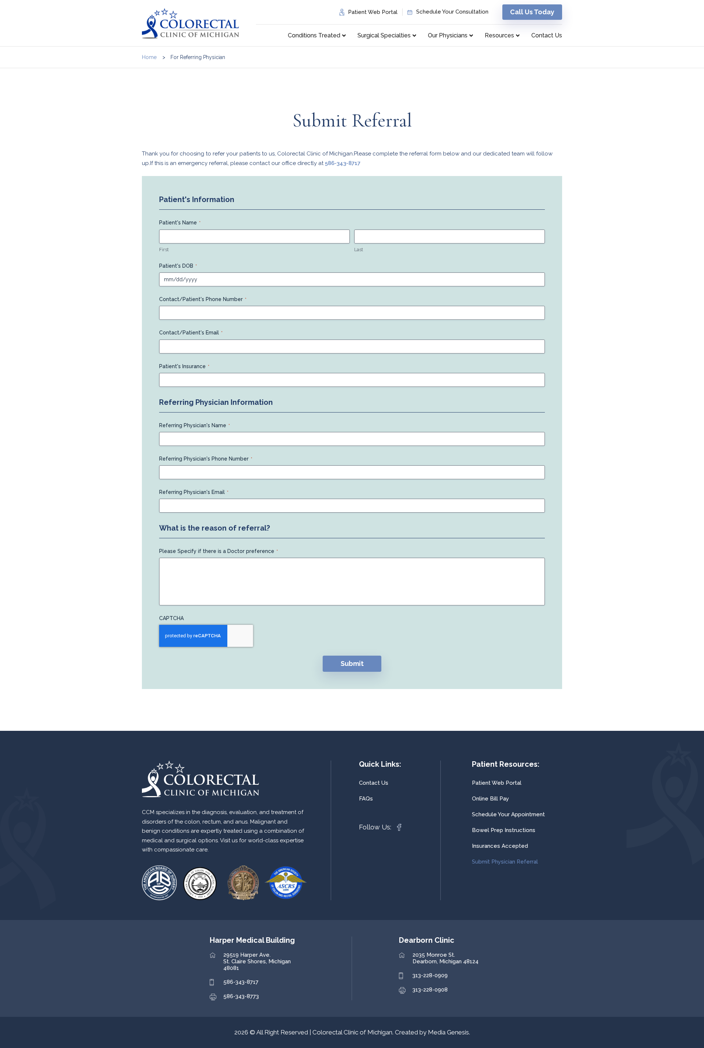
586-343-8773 (241, 996)
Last (358, 249)
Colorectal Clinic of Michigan (352, 1032)
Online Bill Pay (490, 798)
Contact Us (373, 783)
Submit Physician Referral (505, 861)
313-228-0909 (430, 975)
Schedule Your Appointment (508, 814)
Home (149, 57)
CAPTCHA (171, 618)
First (164, 249)
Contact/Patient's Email (191, 333)
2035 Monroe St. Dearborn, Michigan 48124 (445, 958)
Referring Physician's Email (193, 492)
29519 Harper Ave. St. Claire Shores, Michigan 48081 (257, 961)
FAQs (366, 798)
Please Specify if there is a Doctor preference (218, 551)
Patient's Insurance (184, 366)
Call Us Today (532, 12)
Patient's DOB (178, 266)
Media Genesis (448, 1032)
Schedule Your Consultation (452, 12)
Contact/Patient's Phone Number (202, 299)
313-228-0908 (430, 989)
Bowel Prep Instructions (503, 830)
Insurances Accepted (500, 846)
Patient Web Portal (372, 12)
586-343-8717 (342, 163)
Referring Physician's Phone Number (205, 459)
